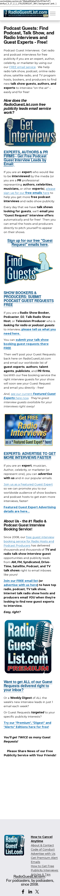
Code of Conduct (43, 849)
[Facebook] (23, 891)
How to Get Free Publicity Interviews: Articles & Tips (44, 870)
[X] (37, 891)
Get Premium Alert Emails (44, 860)
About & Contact (42, 845)
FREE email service (22, 67)
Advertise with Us (43, 853)
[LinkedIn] (30, 891)
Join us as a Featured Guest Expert (28, 484)
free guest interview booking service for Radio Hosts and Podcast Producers (29, 541)
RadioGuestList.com (29, 876)
